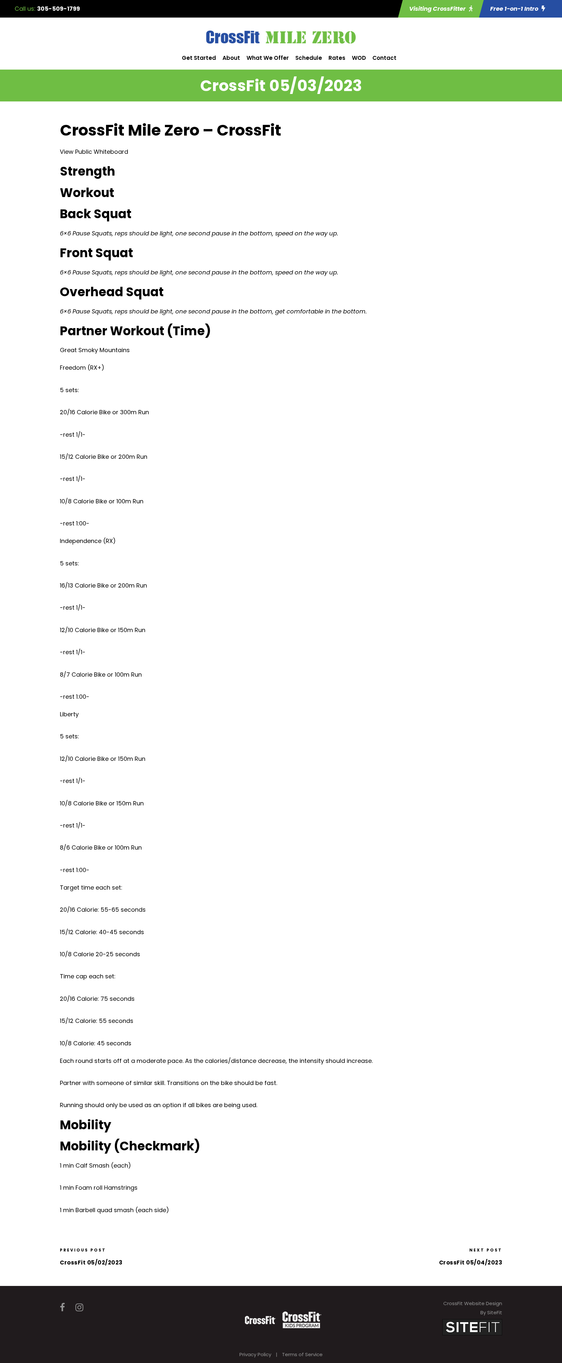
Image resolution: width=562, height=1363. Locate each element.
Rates (336, 58)
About (231, 58)
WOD (359, 58)
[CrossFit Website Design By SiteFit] (472, 1326)
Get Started (199, 58)
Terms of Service (302, 1354)
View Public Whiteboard (94, 152)
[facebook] (62, 1307)
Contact (384, 58)
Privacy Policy (255, 1354)
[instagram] (79, 1307)
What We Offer (268, 58)
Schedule (308, 58)
